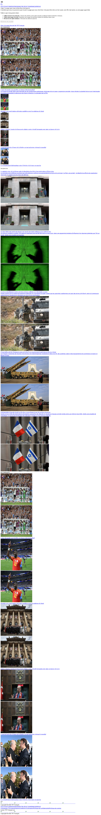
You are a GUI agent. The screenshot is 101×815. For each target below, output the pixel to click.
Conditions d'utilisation (26, 808)
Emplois (17, 808)
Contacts (12, 808)
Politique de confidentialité (41, 808)
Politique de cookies (55, 808)
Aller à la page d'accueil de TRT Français (12, 25)
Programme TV (5, 808)
